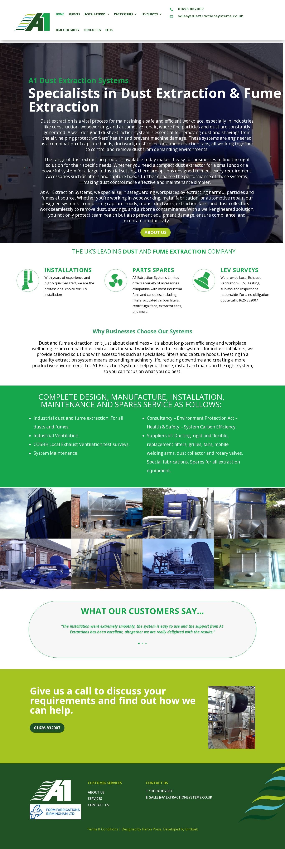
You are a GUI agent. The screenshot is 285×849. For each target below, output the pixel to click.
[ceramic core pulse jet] (107, 588)
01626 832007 (191, 9)
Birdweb (191, 829)
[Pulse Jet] (35, 537)
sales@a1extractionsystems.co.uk (210, 16)
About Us (155, 232)
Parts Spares (123, 14)
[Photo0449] (178, 537)
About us (96, 792)
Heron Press (151, 829)
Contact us (92, 30)
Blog (108, 30)
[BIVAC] (178, 588)
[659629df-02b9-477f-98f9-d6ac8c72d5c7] (231, 747)
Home (60, 14)
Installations (94, 14)
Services (74, 14)
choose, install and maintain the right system (205, 365)
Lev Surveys (150, 14)
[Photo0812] (107, 537)
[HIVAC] (35, 588)
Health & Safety (67, 30)
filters (136, 300)
